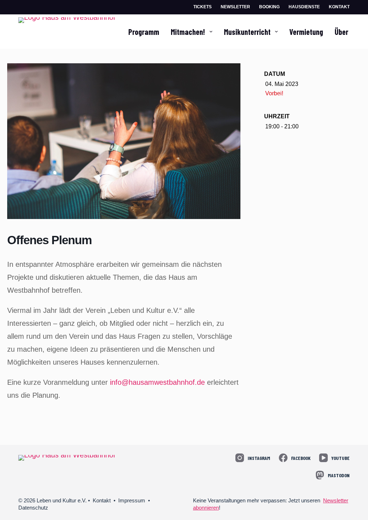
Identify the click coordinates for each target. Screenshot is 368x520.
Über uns (347, 31)
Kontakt (339, 6)
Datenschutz (33, 508)
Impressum (131, 500)
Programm (143, 31)
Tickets (202, 6)
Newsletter (235, 6)
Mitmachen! (188, 31)
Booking (269, 6)
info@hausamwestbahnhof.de (157, 382)
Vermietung (306, 31)
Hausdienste (304, 6)
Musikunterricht (247, 31)
